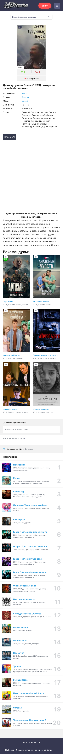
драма (25, 101)
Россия (25, 97)
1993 (24, 93)
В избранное (33, 78)
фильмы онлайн (15, 449)
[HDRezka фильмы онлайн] (16, 5)
